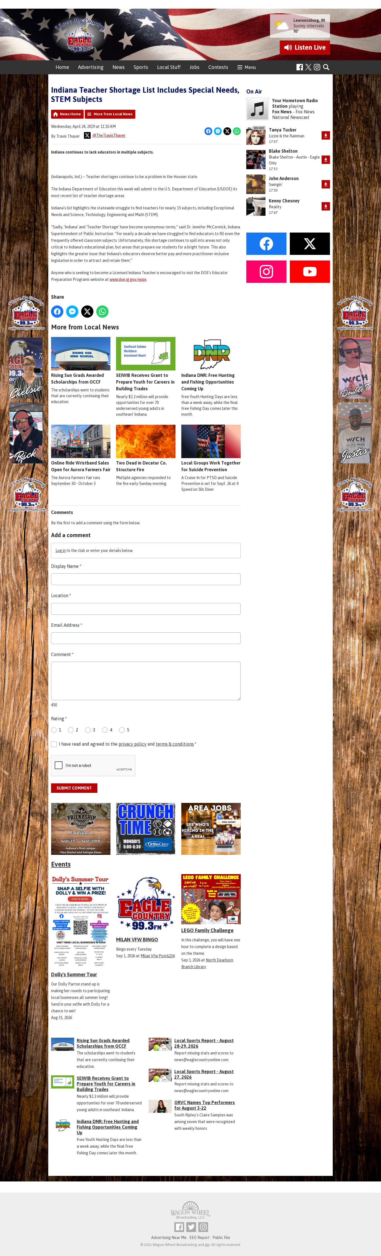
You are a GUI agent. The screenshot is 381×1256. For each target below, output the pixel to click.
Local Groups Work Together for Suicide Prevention (210, 466)
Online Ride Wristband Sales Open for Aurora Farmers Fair (80, 466)
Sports (141, 67)
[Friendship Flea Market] (80, 829)
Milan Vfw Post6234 (158, 956)
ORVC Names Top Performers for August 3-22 (204, 1105)
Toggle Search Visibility (326, 67)
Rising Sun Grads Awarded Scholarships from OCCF (77, 378)
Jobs (194, 67)
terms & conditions (175, 744)
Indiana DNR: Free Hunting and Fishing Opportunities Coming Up (208, 382)
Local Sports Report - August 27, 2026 (204, 1074)
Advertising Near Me (169, 1237)
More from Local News (113, 114)
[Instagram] (317, 67)
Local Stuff (168, 67)
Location (61, 595)
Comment (62, 654)
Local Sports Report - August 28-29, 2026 (204, 1043)
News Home (70, 114)
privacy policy (132, 744)
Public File (221, 1237)
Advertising (90, 67)
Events (61, 864)
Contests (218, 67)
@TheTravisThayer (109, 135)
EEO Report (199, 1237)
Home (62, 67)
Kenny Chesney (284, 200)
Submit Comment (74, 788)
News (118, 67)
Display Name (66, 566)
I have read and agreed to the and (127, 744)
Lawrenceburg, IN (309, 20)
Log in (61, 550)
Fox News (282, 111)
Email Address (66, 625)
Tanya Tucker (282, 129)
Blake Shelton (283, 151)
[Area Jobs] (211, 829)
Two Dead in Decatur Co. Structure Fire (141, 466)
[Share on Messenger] (218, 131)
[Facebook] (299, 67)
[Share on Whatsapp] (237, 131)
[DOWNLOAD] (326, 135)
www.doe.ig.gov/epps (128, 279)
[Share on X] (227, 131)
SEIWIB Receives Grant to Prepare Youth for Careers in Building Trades (145, 382)
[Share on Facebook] (208, 131)
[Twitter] (191, 1227)
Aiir (207, 1245)
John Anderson (284, 178)
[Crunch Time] (145, 829)
